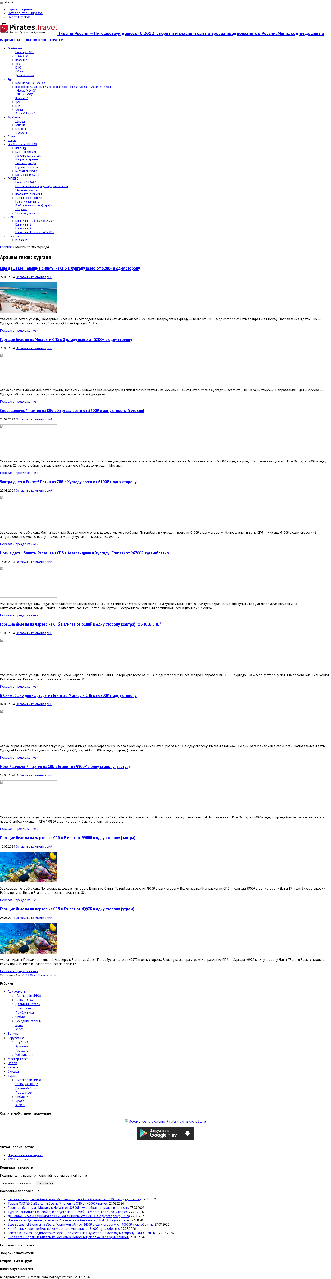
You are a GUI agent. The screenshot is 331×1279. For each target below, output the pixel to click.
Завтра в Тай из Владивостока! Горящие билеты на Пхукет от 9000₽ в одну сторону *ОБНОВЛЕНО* (83, 1233)
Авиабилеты (15, 48)
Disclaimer (21, 240)
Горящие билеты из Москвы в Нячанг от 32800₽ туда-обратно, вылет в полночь (68, 1207)
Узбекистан (21, 132)
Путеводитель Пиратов (25, 13)
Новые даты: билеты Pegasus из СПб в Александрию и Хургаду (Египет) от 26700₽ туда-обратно (84, 553)
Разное (13, 1067)
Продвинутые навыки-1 (28, 194)
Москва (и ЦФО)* (25, 90)
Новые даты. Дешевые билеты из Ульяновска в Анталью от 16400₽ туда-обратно (69, 1220)
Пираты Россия (19, 17)
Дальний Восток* (25, 113)
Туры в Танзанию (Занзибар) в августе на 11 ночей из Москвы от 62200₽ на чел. (68, 1212)
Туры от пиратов (20, 9)
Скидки (13, 1071)
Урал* (18, 102)
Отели (11, 136)
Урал (17, 63)
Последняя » (47, 975)
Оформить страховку (27, 159)
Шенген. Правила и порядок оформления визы (41, 186)
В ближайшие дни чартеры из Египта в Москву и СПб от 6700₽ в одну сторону (68, 695)
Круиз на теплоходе (27, 167)
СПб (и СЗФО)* (24, 94)
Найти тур (21, 148)
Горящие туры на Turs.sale (30, 83)
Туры (10, 79)
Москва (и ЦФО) (24, 52)
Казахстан (21, 129)
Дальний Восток (24, 75)
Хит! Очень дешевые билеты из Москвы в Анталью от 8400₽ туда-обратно (64, 1229)
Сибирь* (20, 109)
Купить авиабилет (25, 152)
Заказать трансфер (26, 163)
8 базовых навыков (26, 190)
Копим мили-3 (23, 228)
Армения (20, 125)
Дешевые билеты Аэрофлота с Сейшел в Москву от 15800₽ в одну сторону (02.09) (69, 1216)
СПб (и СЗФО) (22, 56)
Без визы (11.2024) (25, 182)
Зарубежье (14, 117)
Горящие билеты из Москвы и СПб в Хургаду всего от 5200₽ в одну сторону (66, 339)
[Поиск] (1, 3)
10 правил (21, 209)
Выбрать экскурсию (26, 171)
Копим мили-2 (23, 224)
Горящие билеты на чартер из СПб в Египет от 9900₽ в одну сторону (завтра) (67, 838)
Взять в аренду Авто (27, 175)
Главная (6, 247)
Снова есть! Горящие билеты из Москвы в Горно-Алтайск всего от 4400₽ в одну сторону (74, 1199)
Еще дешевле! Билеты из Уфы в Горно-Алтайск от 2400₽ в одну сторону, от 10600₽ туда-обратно (81, 1224)
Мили (11, 217)
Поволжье (21, 60)
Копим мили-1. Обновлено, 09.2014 (34, 220)
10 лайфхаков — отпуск (28, 198)
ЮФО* (18, 106)
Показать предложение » (19, 330)
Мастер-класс (18, 1059)
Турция (20, 121)
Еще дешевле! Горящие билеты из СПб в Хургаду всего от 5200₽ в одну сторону (70, 268)
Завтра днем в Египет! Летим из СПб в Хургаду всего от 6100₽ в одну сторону (68, 482)
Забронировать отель (28, 155)
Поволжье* (21, 98)
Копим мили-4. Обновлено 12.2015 (34, 232)
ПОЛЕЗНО (13, 178)
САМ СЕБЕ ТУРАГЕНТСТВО (22, 144)
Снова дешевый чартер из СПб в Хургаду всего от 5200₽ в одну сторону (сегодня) (72, 410)
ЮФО (18, 67)
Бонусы (12, 140)
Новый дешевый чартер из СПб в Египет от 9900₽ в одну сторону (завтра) (65, 766)
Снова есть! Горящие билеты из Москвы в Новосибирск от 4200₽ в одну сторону (68, 1237)
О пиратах (13, 236)
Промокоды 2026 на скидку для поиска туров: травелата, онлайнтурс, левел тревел (63, 86)
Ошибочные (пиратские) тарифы (33, 205)
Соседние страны (28, 1021)
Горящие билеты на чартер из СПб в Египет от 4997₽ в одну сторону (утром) (67, 909)
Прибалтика (24, 1012)
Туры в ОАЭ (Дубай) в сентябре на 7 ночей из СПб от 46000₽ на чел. (58, 1203)
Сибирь (19, 71)
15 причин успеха (25, 213)
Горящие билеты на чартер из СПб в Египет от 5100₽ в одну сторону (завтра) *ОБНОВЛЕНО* (80, 624)
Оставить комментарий (34, 277)
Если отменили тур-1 (27, 201)
